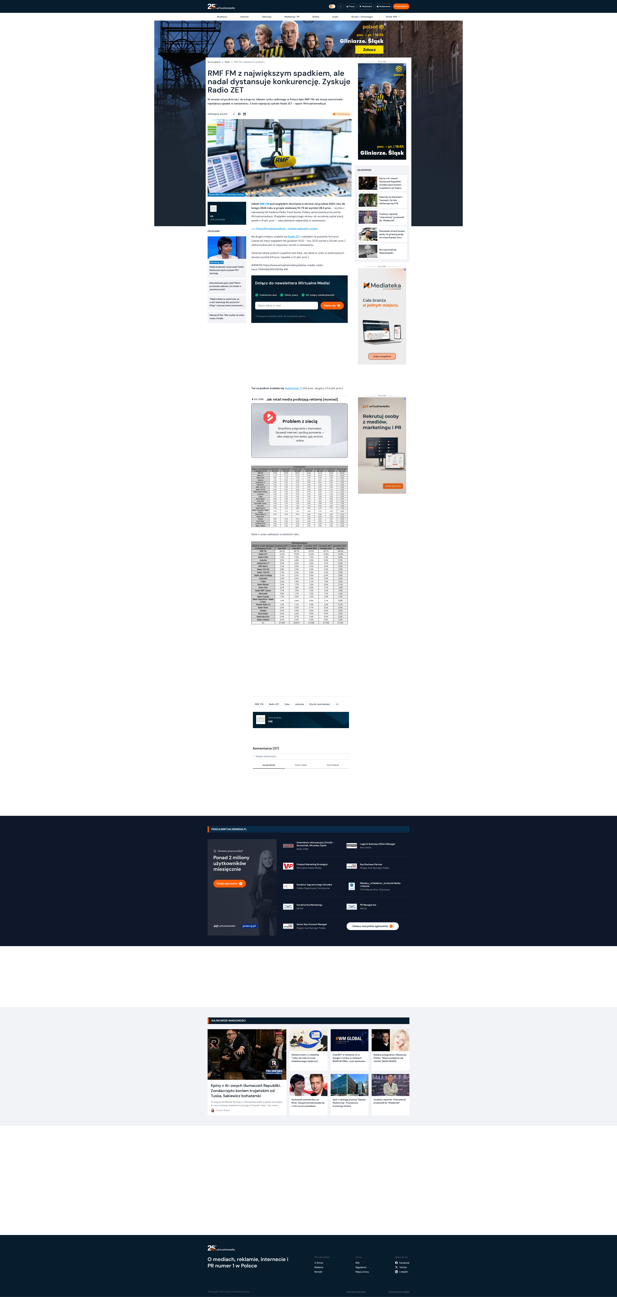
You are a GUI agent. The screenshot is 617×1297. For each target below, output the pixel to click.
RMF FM (259, 704)
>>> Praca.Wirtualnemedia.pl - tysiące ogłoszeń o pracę (284, 228)
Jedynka (299, 704)
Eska (287, 704)
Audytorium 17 (293, 388)
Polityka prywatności (355, 1291)
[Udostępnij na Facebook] (240, 114)
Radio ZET (294, 236)
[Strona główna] (221, 6)
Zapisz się (329, 305)
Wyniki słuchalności (319, 704)
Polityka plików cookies (399, 1291)
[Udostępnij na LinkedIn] (244, 114)
